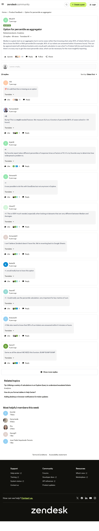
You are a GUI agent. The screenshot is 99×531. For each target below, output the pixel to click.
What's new (80, 473)
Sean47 (12, 290)
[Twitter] (77, 498)
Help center (15, 473)
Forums (45, 473)
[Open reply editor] (49, 66)
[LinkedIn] (86, 498)
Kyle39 (11, 142)
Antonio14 (13, 318)
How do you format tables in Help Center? (20, 392)
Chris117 (12, 206)
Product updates (48, 485)
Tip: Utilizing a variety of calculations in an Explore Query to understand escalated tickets (37, 385)
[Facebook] (82, 498)
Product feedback (15, 12)
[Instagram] (95, 498)
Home (4, 12)
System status (16, 481)
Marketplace (81, 477)
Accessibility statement (58, 455)
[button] (2, 5)
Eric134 (12, 412)
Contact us (15, 485)
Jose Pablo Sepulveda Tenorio (21, 440)
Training (14, 477)
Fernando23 (13, 109)
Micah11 (12, 19)
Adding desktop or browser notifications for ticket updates (26, 397)
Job (10, 82)
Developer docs (48, 477)
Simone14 (13, 175)
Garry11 (11, 345)
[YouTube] (90, 498)
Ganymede (14, 419)
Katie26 (12, 263)
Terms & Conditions (39, 455)
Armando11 (13, 236)
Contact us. (27, 498)
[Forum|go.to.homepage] (18, 4)
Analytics (7, 388)
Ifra (11, 426)
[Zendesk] (49, 513)
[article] (49, 91)
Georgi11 (13, 433)
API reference (47, 481)
